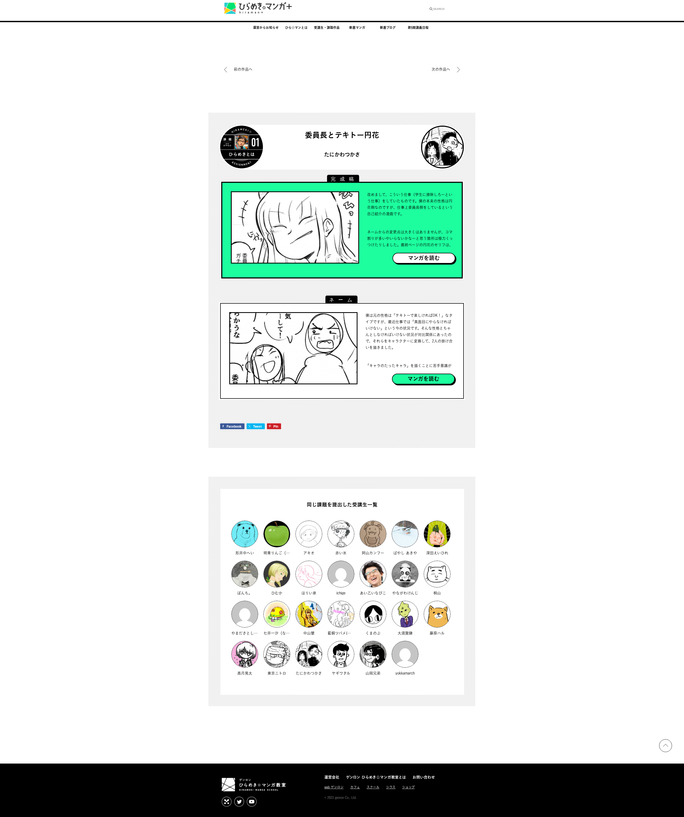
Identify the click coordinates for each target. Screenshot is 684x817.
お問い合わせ (424, 777)
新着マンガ (357, 27)
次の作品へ (442, 69)
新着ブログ (388, 27)
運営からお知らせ (266, 27)
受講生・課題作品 (327, 27)
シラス (390, 787)
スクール (373, 787)
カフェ (355, 787)
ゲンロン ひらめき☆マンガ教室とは (376, 777)
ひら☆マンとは (296, 27)
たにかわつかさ (342, 154)
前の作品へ (243, 69)
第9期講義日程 (418, 27)
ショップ (408, 787)
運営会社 (331, 777)
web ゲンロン (334, 787)
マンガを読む (424, 258)
